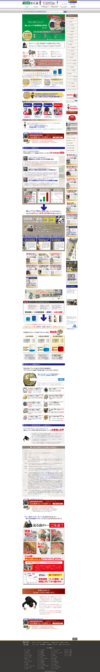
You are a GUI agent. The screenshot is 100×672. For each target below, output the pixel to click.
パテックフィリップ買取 (55, 649)
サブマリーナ (59, 34)
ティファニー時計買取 (41, 664)
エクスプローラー (38, 36)
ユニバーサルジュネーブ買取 (55, 667)
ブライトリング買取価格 (71, 70)
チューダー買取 (27, 651)
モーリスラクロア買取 (54, 665)
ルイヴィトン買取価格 (71, 47)
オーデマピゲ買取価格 (71, 83)
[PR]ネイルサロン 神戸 (66, 644)
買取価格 (26, 117)
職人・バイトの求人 (35, 644)
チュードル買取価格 (70, 31)
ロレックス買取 (27, 649)
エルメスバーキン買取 (68, 654)
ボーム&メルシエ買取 (28, 667)
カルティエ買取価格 (70, 25)
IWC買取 (26, 658)
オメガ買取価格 (69, 21)
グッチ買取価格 (69, 44)
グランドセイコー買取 (28, 655)
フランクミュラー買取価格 (71, 63)
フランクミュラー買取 (28, 661)
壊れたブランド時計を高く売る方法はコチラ (32, 86)
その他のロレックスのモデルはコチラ (55, 39)
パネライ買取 (53, 655)
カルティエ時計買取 (41, 649)
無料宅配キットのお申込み (64, 642)
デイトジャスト (38, 34)
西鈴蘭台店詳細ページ (72, 328)
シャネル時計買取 (41, 652)
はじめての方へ (39, 642)
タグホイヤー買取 (27, 654)
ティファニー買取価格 (71, 54)
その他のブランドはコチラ (71, 89)
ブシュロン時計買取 (54, 661)
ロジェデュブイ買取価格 (71, 86)
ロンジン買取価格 (70, 57)
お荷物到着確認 (49, 644)
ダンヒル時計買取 (41, 667)
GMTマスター (48, 36)
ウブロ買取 (53, 654)
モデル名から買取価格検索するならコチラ (52, 86)
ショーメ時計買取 (41, 662)
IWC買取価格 (69, 73)
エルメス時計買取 (41, 651)
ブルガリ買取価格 (70, 41)
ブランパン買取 (53, 664)
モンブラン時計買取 (41, 668)
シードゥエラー (59, 36)
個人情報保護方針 (43, 644)
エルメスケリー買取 (68, 655)
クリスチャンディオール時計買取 (43, 665)
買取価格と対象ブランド (46, 642)
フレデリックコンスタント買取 (29, 665)
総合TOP (26, 9)
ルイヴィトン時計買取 (41, 655)
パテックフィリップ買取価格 (72, 76)
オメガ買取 (26, 652)
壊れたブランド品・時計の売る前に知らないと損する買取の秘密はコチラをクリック (38, 67)
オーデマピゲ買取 (54, 651)
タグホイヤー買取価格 (71, 28)
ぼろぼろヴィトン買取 (68, 649)
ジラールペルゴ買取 (54, 668)
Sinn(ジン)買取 (53, 658)
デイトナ (47, 34)
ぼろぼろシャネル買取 (68, 651)
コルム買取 (26, 668)
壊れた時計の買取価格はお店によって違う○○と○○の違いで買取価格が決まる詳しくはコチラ (40, 76)
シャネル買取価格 (70, 34)
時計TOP (29, 9)
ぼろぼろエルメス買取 (68, 652)
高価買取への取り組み (55, 642)
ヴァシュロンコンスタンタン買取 (56, 652)
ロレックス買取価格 (70, 18)
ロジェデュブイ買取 (54, 657)
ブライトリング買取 (28, 657)
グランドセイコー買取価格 (71, 60)
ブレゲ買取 (26, 664)
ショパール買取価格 (70, 67)
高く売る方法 (27, 116)
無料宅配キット (37, 116)
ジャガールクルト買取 (54, 662)
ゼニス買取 (26, 662)
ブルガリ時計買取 (41, 654)
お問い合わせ (55, 644)
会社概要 (60, 644)
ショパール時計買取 (41, 661)
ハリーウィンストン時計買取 (42, 658)
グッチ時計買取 (40, 657)
